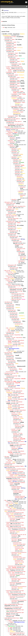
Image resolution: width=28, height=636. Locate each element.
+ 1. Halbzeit (9, 620)
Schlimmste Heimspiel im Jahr (11, 345)
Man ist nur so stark (10, 615)
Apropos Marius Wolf (10, 203)
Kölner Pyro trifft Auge (16, 299)
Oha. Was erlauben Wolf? (11, 215)
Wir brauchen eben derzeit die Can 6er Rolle (15, 128)
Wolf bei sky (8, 214)
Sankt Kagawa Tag (8, 381)
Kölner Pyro (7, 278)
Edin (5, 500)
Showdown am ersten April (10, 373)
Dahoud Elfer (14, 151)
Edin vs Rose (9, 501)
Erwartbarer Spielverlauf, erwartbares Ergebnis (14, 466)
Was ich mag (7, 270)
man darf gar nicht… (9, 302)
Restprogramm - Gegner (10, 39)
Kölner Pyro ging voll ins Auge (14, 285)
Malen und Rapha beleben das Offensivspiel (14, 604)
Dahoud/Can (7, 126)
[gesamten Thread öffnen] (19, 35)
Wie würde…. (7, 456)
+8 (5, 624)
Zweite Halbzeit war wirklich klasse (12, 618)
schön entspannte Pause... (10, 463)
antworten (5, 21)
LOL (7, 348)
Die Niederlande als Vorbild (10, 36)
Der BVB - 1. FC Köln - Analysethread (11, 33)
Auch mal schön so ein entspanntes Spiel (13, 607)
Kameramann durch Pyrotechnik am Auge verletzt (15, 509)
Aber (7, 328)
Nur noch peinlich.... (9, 352)
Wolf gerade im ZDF (9, 202)
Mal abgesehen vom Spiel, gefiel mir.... (13, 118)
